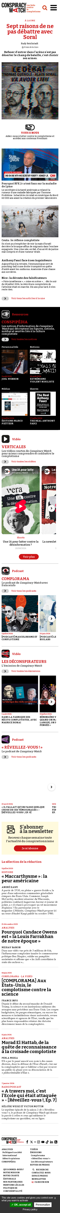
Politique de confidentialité (12, 1189)
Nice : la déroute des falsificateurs (24, 277)
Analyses (8, 927)
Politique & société (12, 1152)
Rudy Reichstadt (29, 43)
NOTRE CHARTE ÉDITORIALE (11, 1177)
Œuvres (34, 389)
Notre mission (11, 1172)
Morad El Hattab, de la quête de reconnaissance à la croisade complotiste (29, 1047)
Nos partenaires (13, 1182)
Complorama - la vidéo (17, 976)
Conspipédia (9, 1162)
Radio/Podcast (11, 1087)
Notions (34, 347)
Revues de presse (40, 1165)
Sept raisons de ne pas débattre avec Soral (30, 31)
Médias (6, 389)
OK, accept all (22, 1204)
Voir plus (29, 556)
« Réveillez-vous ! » (40, 1158)
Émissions (36, 1152)
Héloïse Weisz (11, 1106)
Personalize (43, 1204)
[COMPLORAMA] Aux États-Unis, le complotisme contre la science (26, 987)
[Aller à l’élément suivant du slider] (51, 508)
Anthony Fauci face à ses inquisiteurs (27, 260)
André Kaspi (10, 887)
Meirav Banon (11, 947)
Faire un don (42, 1182)
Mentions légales (13, 1185)
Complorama (38, 1155)
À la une (30, 20)
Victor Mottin (34, 1106)
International (9, 1155)
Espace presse (40, 1176)
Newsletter (39, 1179)
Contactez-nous (41, 1173)
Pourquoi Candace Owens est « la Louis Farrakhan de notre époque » (29, 936)
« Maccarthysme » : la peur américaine (24, 878)
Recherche (42, 1170)
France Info (10, 1000)
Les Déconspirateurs (42, 1162)
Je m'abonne (30, 848)
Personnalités (10, 347)
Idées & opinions (11, 1158)
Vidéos (34, 1149)
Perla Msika (10, 1058)
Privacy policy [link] (30, 1209)
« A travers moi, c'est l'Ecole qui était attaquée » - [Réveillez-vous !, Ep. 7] (29, 1095)
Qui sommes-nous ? (13, 1169)
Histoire (7, 872)
